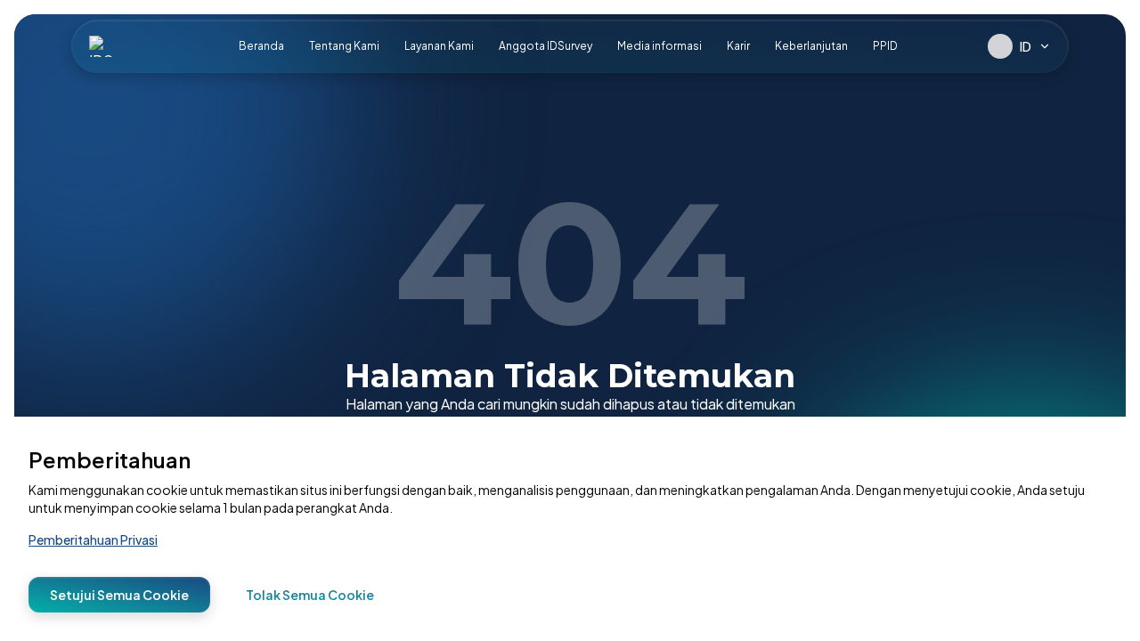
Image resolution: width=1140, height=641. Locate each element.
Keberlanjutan (811, 46)
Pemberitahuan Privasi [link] (93, 539)
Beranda (261, 46)
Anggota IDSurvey (545, 46)
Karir (738, 46)
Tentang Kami (344, 46)
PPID (885, 46)
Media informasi (659, 46)
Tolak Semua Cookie (310, 595)
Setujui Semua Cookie (119, 595)
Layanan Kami (439, 46)
